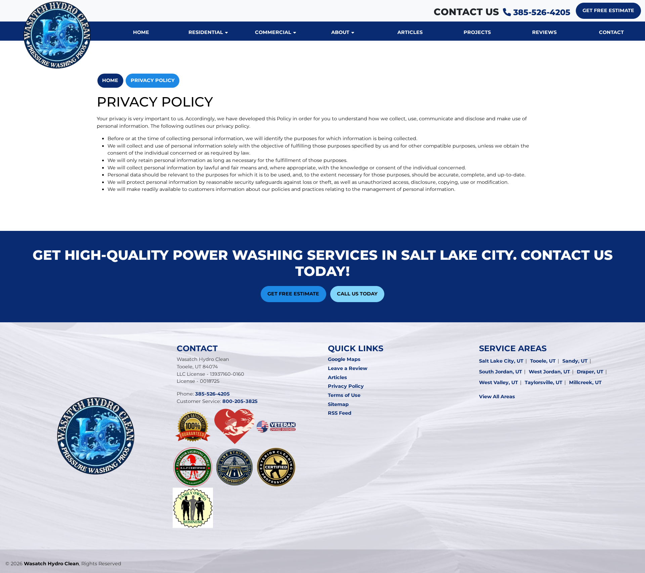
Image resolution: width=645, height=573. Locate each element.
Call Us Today (357, 294)
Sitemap (338, 404)
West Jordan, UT (549, 372)
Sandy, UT (575, 361)
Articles (337, 377)
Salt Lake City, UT (501, 361)
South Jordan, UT (500, 372)
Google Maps (344, 359)
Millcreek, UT (585, 382)
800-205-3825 (240, 401)
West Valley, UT (498, 382)
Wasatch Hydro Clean (51, 564)
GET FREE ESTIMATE (293, 294)
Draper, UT (590, 372)
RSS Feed (339, 413)
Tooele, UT (543, 361)
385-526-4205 (540, 12)
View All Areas (497, 397)
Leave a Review (347, 368)
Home (110, 80)
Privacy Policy (153, 80)
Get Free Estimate (608, 10)
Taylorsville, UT (543, 382)
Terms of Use (344, 395)
